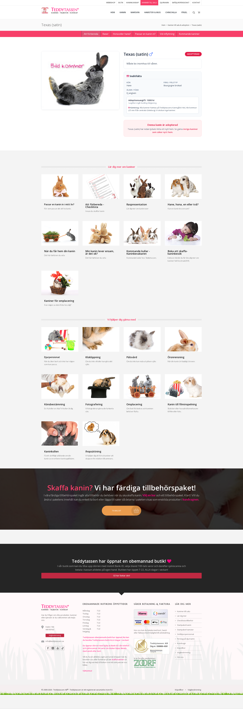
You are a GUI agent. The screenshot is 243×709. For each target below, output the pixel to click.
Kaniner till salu (183, 611)
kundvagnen (190, 499)
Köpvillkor (181, 648)
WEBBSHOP (110, 2)
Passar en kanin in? (145, 33)
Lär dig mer (181, 616)
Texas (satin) (197, 25)
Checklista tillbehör (185, 620)
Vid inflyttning (167, 33)
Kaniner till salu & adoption (178, 25)
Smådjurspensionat (185, 634)
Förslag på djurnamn (186, 639)
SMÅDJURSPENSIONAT (180, 2)
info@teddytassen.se (55, 641)
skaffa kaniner (118, 659)
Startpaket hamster (185, 629)
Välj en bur (149, 495)
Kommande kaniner (189, 33)
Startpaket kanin (184, 625)
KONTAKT (196, 2)
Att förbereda (91, 33)
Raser (106, 33)
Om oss (180, 657)
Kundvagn (181, 643)
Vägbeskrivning (183, 652)
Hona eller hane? (122, 33)
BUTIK (120, 2)
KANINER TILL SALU (149, 2)
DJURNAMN (164, 2)
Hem (163, 25)
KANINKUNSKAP (132, 2)
